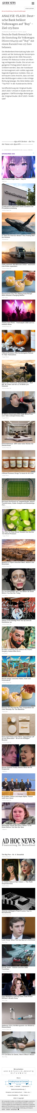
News (11, 1086)
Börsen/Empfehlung (7, 11)
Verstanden (14, 1109)
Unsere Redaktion (13, 1095)
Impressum (25, 1086)
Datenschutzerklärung (17, 1089)
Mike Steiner (24, 1095)
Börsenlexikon (18, 1069)
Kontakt (17, 1086)
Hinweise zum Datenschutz (14, 1092)
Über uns (27, 1092)
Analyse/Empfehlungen (19, 11)
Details (8, 1109)
